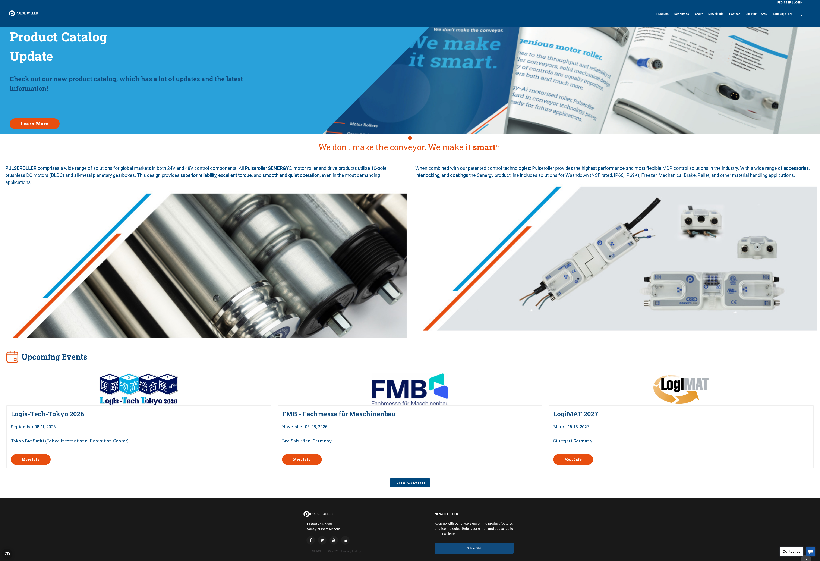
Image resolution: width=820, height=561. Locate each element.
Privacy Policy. (351, 551)
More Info (31, 459)
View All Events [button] (410, 483)
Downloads (715, 13)
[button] (410, 138)
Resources (681, 14)
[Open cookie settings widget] (7, 554)
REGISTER (784, 2)
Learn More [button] (34, 123)
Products (662, 14)
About (699, 14)
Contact (734, 14)
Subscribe (474, 548)
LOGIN (798, 2)
